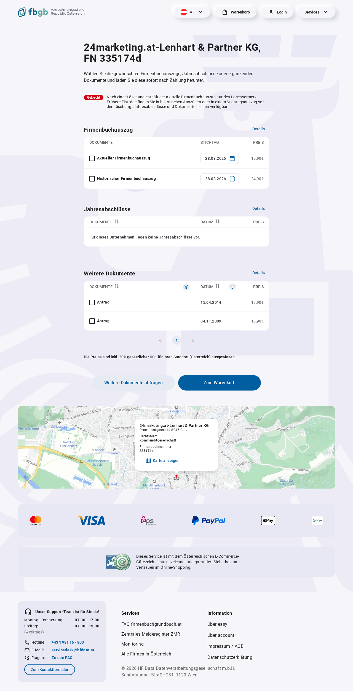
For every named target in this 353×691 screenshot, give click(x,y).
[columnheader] (139, 222)
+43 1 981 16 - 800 (68, 642)
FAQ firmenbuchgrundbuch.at (151, 624)
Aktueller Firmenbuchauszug (123, 158)
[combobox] (219, 158)
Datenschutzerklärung (229, 657)
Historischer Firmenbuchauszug (126, 178)
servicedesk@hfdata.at (73, 650)
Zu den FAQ (62, 657)
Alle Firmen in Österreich (146, 654)
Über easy (217, 624)
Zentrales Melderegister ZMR (150, 634)
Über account (220, 635)
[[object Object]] (186, 286)
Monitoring (132, 644)
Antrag (103, 302)
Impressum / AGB (225, 646)
